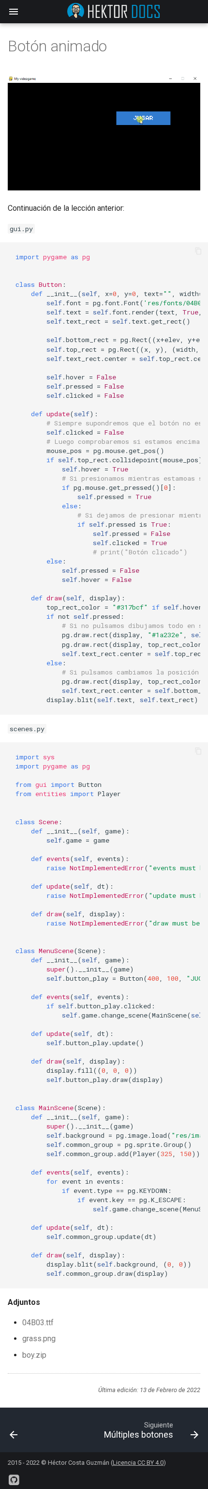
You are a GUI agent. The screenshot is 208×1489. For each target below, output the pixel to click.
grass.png (39, 1338)
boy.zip (34, 1355)
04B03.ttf (38, 1322)
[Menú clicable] (27, 1430)
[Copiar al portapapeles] (198, 252)
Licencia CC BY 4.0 (138, 1462)
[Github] (13, 1476)
